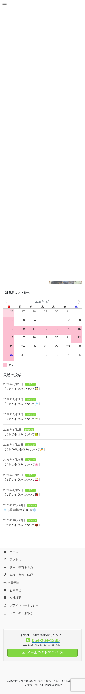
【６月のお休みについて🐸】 (22, 434)
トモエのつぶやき (20, 613)
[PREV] (7, 301)
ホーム (12, 552)
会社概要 (14, 597)
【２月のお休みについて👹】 (22, 494)
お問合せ (14, 590)
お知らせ (30, 384)
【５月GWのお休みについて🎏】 (24, 449)
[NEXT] (78, 301)
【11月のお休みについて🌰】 (22, 525)
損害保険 (13, 582)
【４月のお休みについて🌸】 (22, 464)
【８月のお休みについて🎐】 (22, 404)
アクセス (14, 559)
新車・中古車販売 (20, 567)
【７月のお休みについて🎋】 (22, 419)
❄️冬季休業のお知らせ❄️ (19, 510)
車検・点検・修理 (20, 574)
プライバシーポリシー (23, 605)
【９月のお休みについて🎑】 (22, 388)
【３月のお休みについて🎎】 (22, 479)
